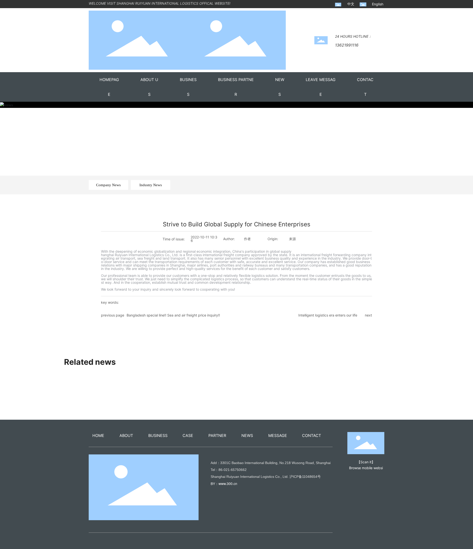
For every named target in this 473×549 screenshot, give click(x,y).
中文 (350, 4)
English (377, 4)
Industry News (150, 185)
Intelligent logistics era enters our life (327, 315)
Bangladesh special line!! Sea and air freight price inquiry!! (173, 315)
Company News (108, 185)
